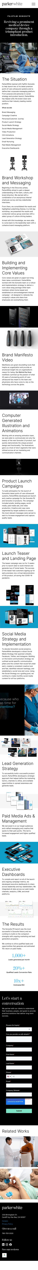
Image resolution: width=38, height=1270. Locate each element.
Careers (5, 1221)
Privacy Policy (7, 1224)
